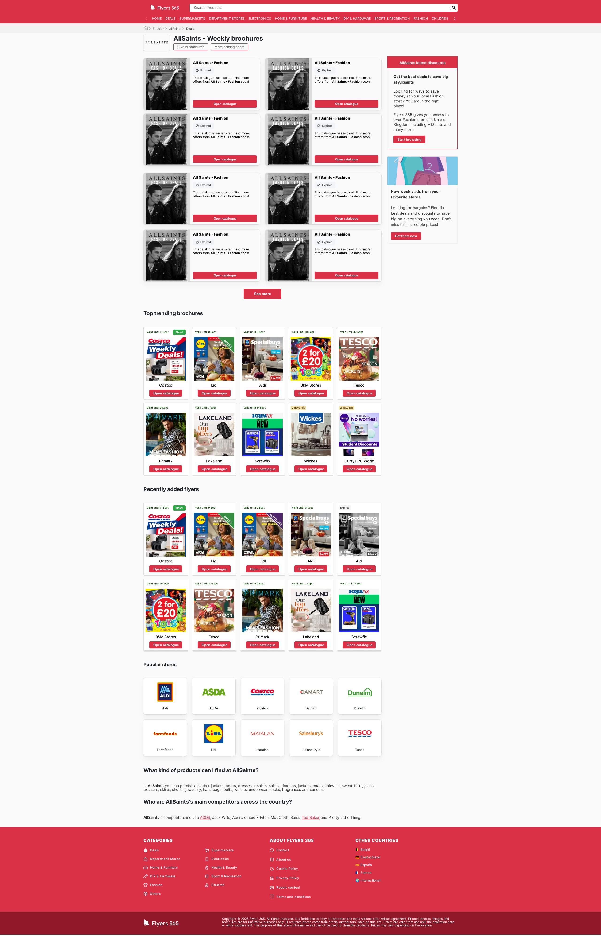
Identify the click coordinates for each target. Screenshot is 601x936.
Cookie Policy (287, 868)
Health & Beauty (325, 18)
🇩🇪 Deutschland (368, 857)
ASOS (205, 817)
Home (157, 18)
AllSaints (175, 29)
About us (283, 859)
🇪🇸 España (363, 865)
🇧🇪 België (362, 849)
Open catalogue (225, 104)
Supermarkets (192, 18)
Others (155, 894)
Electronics (259, 18)
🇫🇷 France (363, 872)
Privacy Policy (287, 878)
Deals (170, 18)
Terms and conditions (293, 897)
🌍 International (368, 880)
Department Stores (227, 18)
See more (262, 294)
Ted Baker (311, 817)
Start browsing (409, 139)
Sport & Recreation (392, 18)
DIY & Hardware (357, 18)
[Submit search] (454, 8)
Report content (288, 887)
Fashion (421, 18)
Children (440, 18)
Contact (282, 850)
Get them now (406, 236)
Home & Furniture (291, 18)
